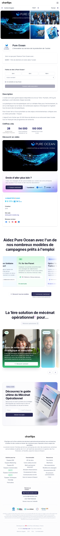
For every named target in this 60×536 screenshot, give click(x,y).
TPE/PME (10, 480)
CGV (28, 531)
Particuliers (10, 482)
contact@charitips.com (30, 496)
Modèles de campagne (49, 468)
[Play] (30, 156)
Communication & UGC (30, 474)
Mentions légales (21, 531)
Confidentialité (39, 531)
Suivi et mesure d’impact (30, 477)
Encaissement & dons (30, 472)
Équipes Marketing (10, 463)
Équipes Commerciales (10, 468)
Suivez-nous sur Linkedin (30, 501)
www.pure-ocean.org (12, 215)
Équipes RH (10, 465)
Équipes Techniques (10, 477)
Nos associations (50, 465)
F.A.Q (49, 477)
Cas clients (49, 460)
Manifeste (50, 463)
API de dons (30, 460)
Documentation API (49, 470)
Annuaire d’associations (30, 469)
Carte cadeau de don (30, 463)
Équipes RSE (10, 460)
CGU (32, 531)
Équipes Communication (10, 472)
